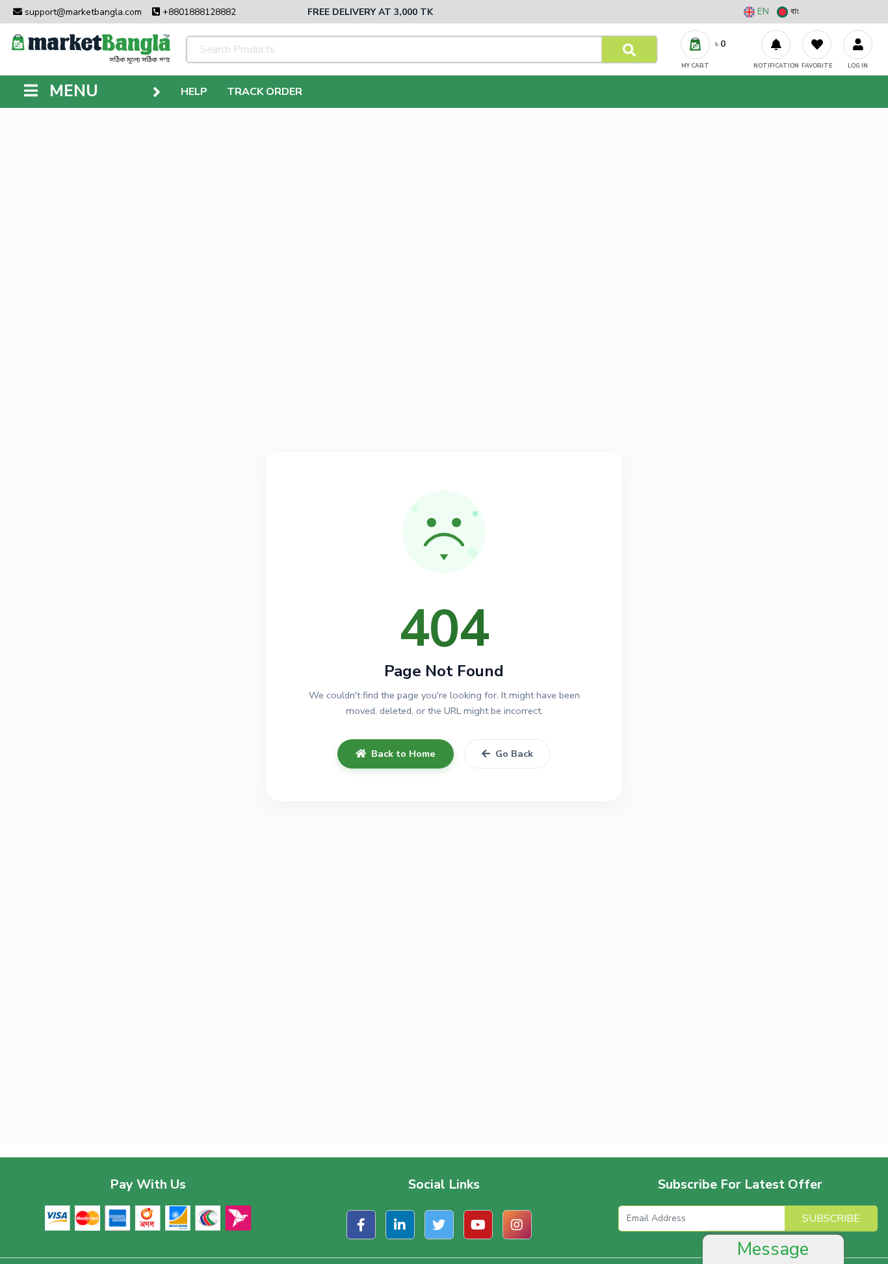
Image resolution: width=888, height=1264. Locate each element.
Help (194, 92)
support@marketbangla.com (82, 12)
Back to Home (403, 753)
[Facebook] (361, 1224)
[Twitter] (439, 1224)
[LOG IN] (857, 44)
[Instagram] (517, 1224)
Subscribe (831, 1218)
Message (773, 1249)
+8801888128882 (198, 12)
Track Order (264, 92)
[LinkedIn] (400, 1224)
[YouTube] (478, 1224)
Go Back (514, 753)
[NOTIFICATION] (775, 44)
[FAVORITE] (816, 44)
